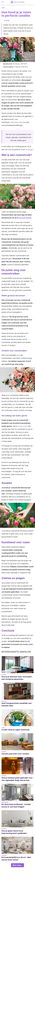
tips (26, 641)
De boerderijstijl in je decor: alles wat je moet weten (16, 858)
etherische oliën (17, 122)
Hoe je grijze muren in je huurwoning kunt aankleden (14, 832)
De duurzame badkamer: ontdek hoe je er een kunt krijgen (16, 805)
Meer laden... (17, 865)
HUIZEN (3, 674)
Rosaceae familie (24, 218)
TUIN (2, 7)
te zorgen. (30, 149)
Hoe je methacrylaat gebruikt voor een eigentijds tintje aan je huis (17, 779)
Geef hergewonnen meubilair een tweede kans (16, 704)
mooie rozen (22, 426)
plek (13, 404)
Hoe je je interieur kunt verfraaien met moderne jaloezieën (16, 678)
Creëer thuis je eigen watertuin (15, 730)
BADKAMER (4, 802)
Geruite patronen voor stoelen (15, 754)
